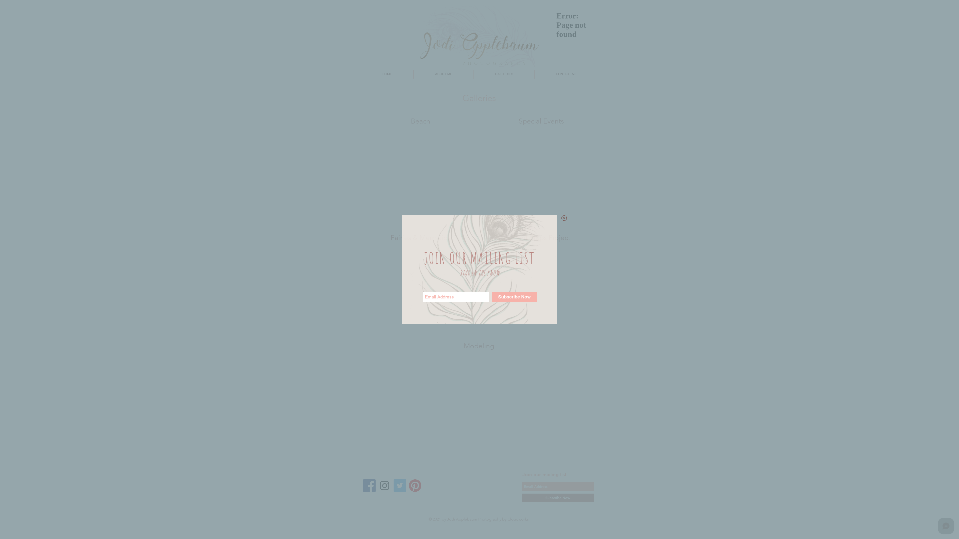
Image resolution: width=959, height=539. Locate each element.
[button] (564, 218)
